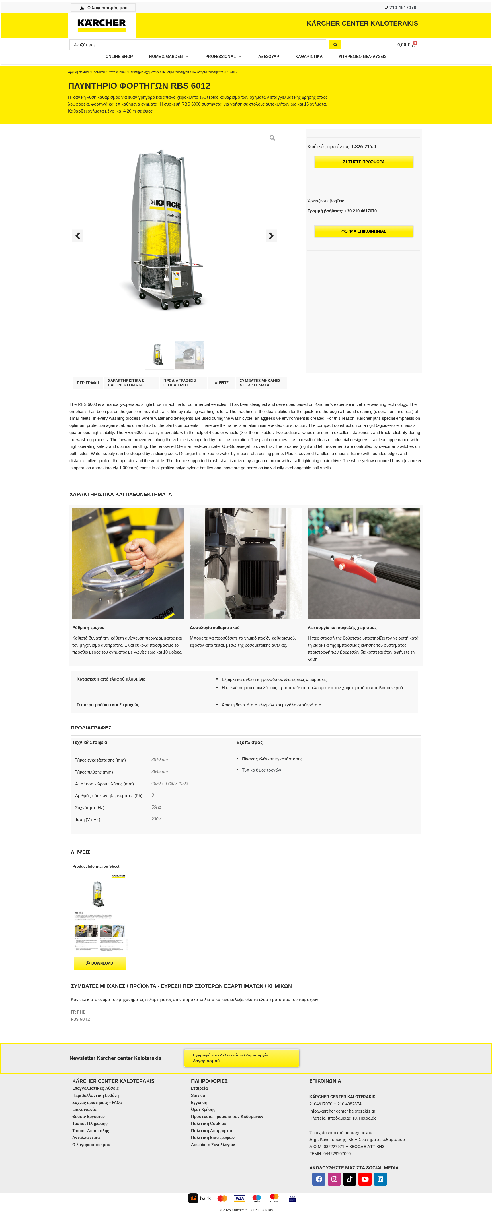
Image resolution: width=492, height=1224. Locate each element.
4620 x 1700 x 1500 (169, 783)
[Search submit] (335, 44)
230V (156, 819)
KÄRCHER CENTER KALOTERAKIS (362, 23)
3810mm (159, 759)
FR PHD (78, 1012)
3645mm (159, 771)
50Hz (156, 807)
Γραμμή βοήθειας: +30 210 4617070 (342, 210)
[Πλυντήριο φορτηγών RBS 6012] (174, 236)
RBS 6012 (80, 1019)
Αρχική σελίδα (78, 72)
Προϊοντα (98, 72)
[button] (169, 57)
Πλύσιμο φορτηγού (175, 72)
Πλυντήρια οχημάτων (143, 72)
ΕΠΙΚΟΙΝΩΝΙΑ (325, 1081)
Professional (117, 72)
